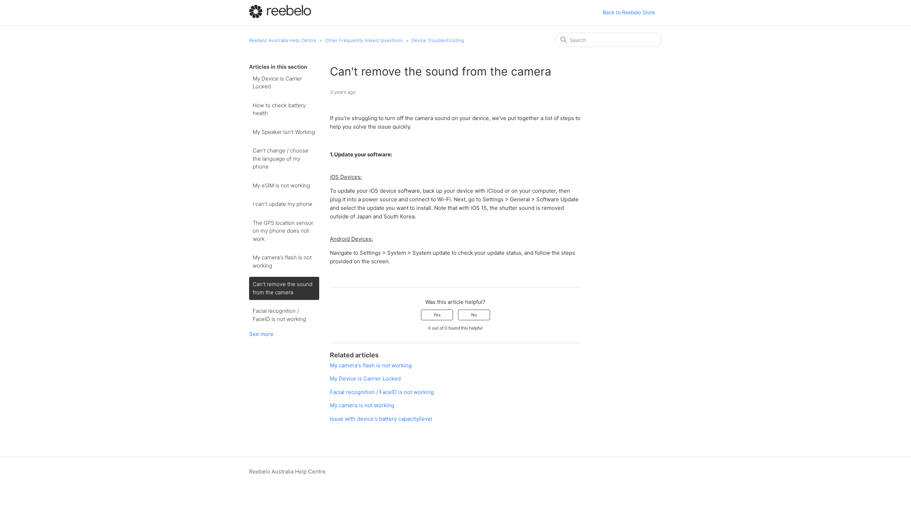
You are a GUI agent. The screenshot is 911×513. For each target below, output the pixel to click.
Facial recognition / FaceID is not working (279, 314)
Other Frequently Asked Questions (364, 40)
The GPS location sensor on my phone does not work (283, 230)
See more (261, 334)
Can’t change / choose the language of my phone (281, 158)
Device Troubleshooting (437, 40)
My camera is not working (362, 405)
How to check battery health (279, 109)
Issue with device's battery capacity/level (381, 418)
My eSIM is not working (281, 185)
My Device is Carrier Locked (277, 82)
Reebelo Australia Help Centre (282, 40)
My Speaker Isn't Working (284, 132)
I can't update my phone (282, 204)
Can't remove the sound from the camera (282, 288)
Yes (437, 314)
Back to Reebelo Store (629, 12)
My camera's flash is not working (282, 261)
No (474, 314)
